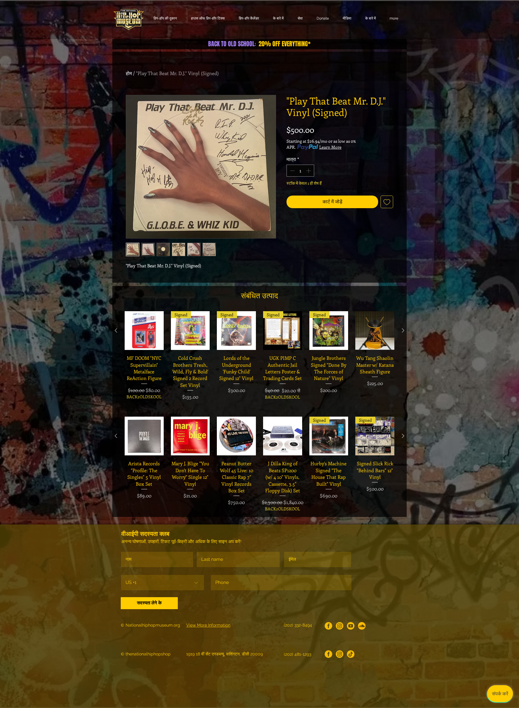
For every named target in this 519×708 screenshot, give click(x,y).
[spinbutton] (300, 170)
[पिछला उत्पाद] (116, 330)
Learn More (330, 147)
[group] (259, 359)
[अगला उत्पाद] (403, 330)
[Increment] (309, 170)
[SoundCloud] (362, 626)
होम (129, 73)
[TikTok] (350, 654)
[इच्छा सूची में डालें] (387, 202)
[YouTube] (350, 626)
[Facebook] (328, 626)
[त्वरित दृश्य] (144, 330)
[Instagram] (339, 626)
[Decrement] (291, 170)
